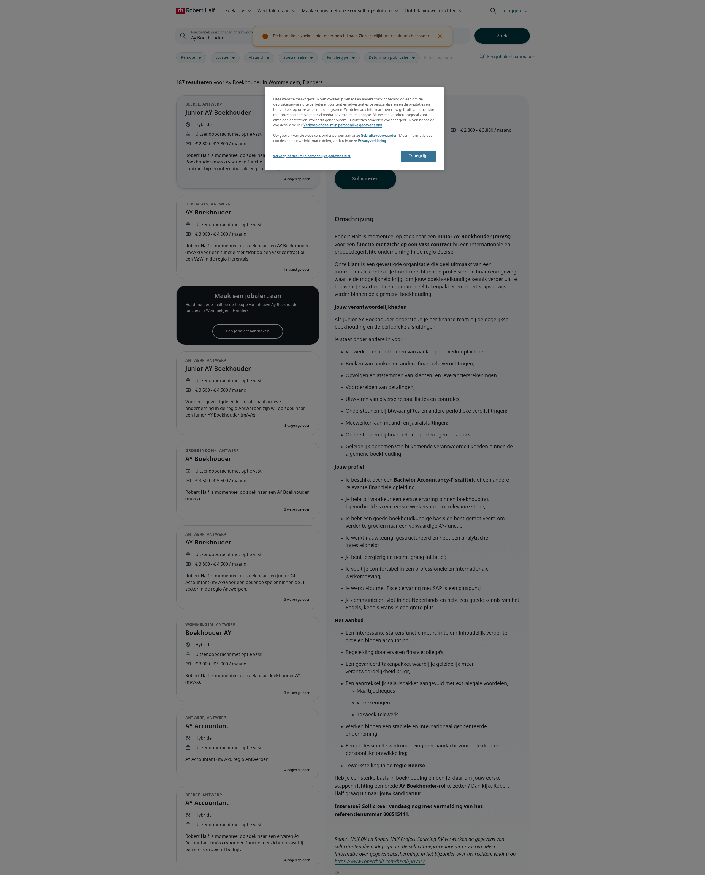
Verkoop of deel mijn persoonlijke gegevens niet (342, 125)
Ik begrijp (418, 156)
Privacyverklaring (372, 141)
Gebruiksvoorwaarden (379, 136)
